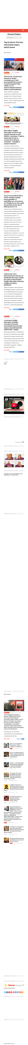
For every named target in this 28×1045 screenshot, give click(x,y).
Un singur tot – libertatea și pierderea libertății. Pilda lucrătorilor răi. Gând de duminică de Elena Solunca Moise (14, 829)
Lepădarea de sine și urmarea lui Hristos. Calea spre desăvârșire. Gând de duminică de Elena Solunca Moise (14, 787)
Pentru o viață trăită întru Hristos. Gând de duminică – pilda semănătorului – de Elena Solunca (17, 754)
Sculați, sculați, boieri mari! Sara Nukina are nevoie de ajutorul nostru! (17, 840)
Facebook (22, 107)
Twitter (15, 107)
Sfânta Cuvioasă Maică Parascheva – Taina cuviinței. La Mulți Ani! (16, 745)
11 (15, 193)
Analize (7, 126)
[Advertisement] (14, 14)
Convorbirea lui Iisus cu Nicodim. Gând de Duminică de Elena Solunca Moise (16, 798)
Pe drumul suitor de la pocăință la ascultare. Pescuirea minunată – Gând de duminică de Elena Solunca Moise (12, 775)
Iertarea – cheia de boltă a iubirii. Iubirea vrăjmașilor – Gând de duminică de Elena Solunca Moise (17, 765)
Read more (7, 105)
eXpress (17, 72)
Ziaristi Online (14, 34)
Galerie (7, 72)
